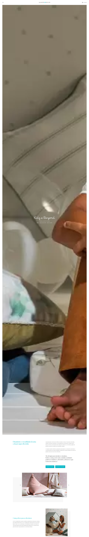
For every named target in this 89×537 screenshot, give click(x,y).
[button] (50, 466)
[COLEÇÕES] (82, 2)
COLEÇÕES (85, 2)
